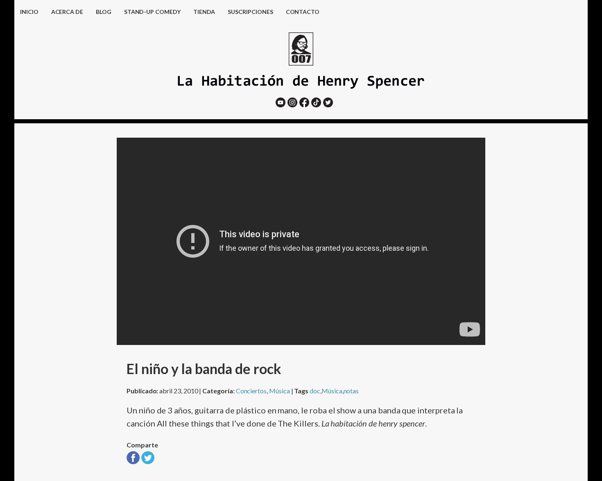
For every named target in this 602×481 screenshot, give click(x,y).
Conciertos (251, 391)
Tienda (204, 11)
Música (279, 391)
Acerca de (67, 11)
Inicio (29, 11)
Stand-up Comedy (152, 11)
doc (315, 391)
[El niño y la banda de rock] (133, 461)
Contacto (303, 11)
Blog (103, 11)
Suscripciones (250, 11)
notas (351, 391)
